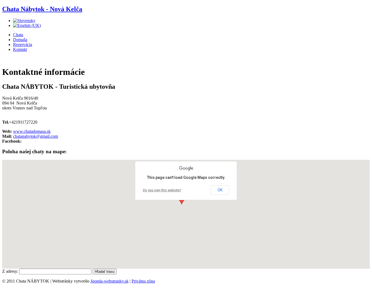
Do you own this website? (162, 190)
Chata (18, 34)
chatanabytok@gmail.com (35, 136)
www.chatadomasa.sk (32, 131)
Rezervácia (22, 44)
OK (220, 190)
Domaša (20, 39)
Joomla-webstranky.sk (109, 281)
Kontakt (20, 49)
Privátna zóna (143, 281)
